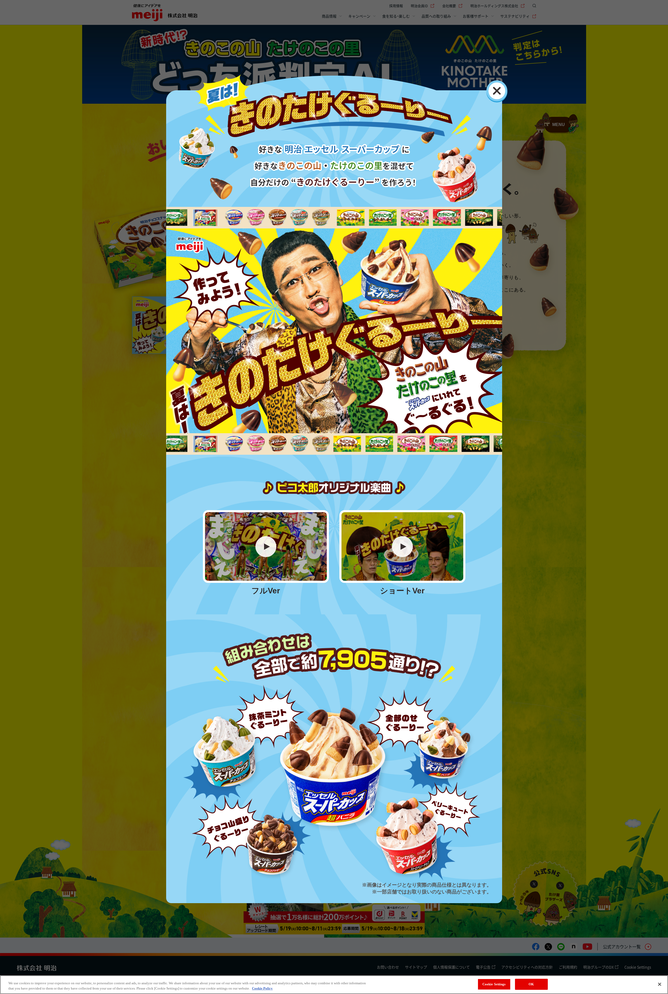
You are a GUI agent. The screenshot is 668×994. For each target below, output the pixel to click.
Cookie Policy (262, 988)
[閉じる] (496, 90)
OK (531, 984)
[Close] (659, 984)
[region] (334, 984)
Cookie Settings (494, 984)
